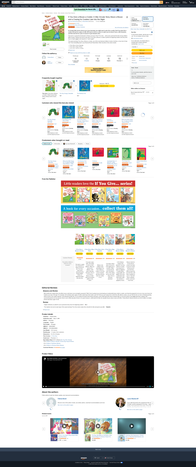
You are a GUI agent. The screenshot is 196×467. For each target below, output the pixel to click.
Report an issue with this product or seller (80, 52)
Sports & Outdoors (144, 6)
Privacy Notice (87, 462)
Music (96, 6)
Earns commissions (62, 358)
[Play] (43, 386)
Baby (137, 6)
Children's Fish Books (83, 165)
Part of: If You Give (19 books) (75, 25)
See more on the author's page (65, 405)
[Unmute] (152, 386)
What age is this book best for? (54, 359)
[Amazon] (5, 2)
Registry (91, 6)
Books (70, 6)
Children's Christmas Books (127, 165)
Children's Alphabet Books (141, 167)
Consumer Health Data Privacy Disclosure (99, 462)
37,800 (71, 165)
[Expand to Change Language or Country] (102, 458)
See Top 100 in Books (66, 339)
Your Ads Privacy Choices (114, 462)
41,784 (145, 164)
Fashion (86, 6)
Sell (81, 6)
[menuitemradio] (150, 386)
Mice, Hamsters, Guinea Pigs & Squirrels (66, 13)
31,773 (115, 165)
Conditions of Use (79, 462)
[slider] (95, 386)
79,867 (56, 164)
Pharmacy (170, 6)
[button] (3, 6)
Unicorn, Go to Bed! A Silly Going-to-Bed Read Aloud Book (68, 436)
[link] (67, 85)
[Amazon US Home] (84, 458)
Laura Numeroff (73, 21)
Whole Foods (56, 6)
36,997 (130, 162)
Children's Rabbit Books (111, 168)
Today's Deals (64, 6)
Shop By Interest (162, 6)
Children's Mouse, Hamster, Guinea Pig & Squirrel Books (60, 341)
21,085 (100, 162)
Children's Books (49, 13)
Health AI (9, 6)
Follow (59, 57)
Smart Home (154, 6)
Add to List (136, 83)
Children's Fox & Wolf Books (68, 168)
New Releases (40, 6)
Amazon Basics (24, 6)
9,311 (85, 162)
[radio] (136, 19)
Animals (55, 13)
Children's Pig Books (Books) (53, 343)
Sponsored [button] (44, 415)
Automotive (120, 6)
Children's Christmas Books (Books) (55, 345)
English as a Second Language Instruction (53, 166)
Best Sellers (33, 6)
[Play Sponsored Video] (64, 426)
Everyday (176, 6)
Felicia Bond (85, 21)
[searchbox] (87, 2)
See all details (71, 64)
